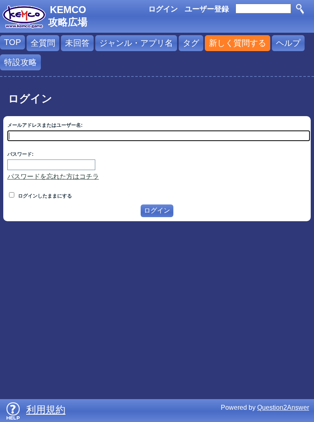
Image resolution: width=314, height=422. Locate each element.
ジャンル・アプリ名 (136, 42)
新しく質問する (237, 42)
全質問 (43, 42)
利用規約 (45, 409)
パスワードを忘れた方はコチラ (53, 176)
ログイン (163, 9)
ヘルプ (288, 42)
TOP (12, 42)
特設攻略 (20, 62)
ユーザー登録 (207, 9)
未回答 (77, 42)
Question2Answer (283, 407)
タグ (191, 42)
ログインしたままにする (44, 196)
